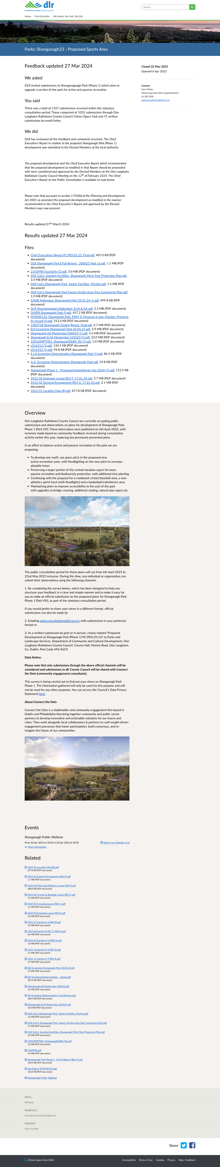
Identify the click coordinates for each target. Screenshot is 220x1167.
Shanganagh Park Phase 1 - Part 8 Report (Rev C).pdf (55, 1059)
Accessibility (129, 1159)
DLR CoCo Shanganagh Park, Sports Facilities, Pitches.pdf (68, 284)
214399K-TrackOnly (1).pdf (49, 271)
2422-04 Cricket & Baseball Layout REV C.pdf (51, 894)
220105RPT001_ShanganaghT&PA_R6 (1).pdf (61, 341)
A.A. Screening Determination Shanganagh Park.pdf (64, 362)
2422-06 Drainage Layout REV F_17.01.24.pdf (61, 378)
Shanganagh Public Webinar (42, 1077)
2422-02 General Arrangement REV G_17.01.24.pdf (65, 382)
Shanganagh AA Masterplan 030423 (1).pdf (59, 333)
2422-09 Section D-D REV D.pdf (45, 940)
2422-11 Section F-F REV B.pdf (44, 958)
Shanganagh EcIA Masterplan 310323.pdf (49, 1004)
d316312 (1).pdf (41, 349)
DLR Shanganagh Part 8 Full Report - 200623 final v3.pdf (68, 263)
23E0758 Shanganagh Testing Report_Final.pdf (61, 325)
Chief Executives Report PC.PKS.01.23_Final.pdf (62, 255)
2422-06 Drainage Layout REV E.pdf (46, 913)
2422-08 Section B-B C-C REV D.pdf (47, 931)
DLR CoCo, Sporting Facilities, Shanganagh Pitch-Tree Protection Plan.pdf (78, 275)
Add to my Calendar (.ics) (116, 842)
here (42, 694)
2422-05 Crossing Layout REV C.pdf (46, 903)
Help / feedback (187, 1159)
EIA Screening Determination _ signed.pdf (49, 977)
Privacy (171, 1159)
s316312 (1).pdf (41, 345)
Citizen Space (35, 1159)
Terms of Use (146, 1159)
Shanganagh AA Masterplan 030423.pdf (48, 986)
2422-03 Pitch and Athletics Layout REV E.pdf (52, 885)
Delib (51, 1159)
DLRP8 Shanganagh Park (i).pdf (51, 312)
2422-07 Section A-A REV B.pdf (44, 922)
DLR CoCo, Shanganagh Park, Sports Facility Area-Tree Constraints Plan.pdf (67, 1022)
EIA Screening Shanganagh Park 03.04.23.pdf (60, 329)
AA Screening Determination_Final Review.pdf (52, 995)
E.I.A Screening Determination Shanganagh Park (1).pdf (67, 353)
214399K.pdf (34, 1050)
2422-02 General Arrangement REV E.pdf (49, 876)
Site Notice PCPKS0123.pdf (42, 1068)
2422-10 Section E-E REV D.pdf (44, 949)
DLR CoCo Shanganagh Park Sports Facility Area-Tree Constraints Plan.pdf (79, 292)
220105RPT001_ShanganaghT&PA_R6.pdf (50, 1041)
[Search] (192, 7)
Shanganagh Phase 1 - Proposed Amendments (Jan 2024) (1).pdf (72, 370)
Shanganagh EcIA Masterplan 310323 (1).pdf (60, 337)
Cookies (160, 1159)
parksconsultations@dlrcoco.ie (155, 100)
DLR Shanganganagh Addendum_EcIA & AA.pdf (62, 308)
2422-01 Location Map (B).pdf (50, 390)
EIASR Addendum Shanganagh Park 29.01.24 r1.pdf (65, 300)
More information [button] (37, 846)
